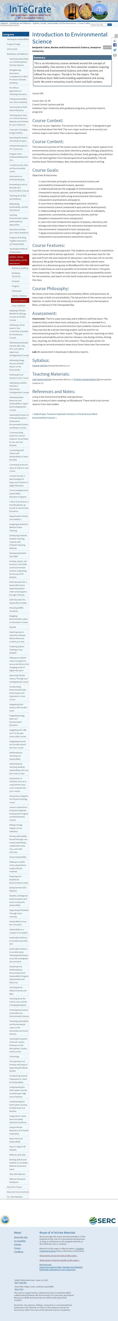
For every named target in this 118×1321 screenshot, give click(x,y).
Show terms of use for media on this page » (59, 1260)
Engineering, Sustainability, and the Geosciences (18, 207)
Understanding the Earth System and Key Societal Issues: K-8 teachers (18, 1106)
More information (45, 1265)
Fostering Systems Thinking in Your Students (16, 649)
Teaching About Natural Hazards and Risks (17, 990)
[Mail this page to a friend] (115, 55)
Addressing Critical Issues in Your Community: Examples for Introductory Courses (18, 331)
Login (98, 1)
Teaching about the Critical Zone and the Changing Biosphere (18, 1001)
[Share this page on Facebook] (115, 44)
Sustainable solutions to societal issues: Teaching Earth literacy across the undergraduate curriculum (19, 955)
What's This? (19, 1289)
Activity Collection (19, 296)
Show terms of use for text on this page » (58, 1255)
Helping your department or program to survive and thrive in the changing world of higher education (19, 664)
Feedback (18, 1251)
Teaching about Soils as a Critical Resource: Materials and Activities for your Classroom (18, 120)
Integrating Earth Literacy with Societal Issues (18, 707)
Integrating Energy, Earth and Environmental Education (17, 720)
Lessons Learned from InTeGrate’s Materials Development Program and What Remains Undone (18, 813)
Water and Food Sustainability (16, 1140)
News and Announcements (18, 1192)
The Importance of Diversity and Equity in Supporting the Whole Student (18, 1066)
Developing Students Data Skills (17, 555)
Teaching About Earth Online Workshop (18, 108)
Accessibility (20, 1240)
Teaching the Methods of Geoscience (18, 250)
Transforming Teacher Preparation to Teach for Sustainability (18, 1079)
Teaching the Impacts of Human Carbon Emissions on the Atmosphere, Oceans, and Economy (18, 1045)
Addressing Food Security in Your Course (18, 376)
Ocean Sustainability (17, 857)
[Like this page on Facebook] (115, 40)
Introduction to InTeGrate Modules (17, 178)
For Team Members (15, 1197)
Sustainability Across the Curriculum (17, 923)
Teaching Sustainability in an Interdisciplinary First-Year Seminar (18, 62)
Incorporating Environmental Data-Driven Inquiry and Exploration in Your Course (18, 693)
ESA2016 (12, 627)
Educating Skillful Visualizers (16, 609)
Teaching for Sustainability (18, 39)
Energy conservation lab (87, 379)
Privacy (17, 1248)
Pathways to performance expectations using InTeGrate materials (17, 867)
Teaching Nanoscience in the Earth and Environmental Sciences (19, 1013)
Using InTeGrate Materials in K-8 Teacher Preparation (19, 1130)
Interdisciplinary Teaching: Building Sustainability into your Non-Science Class (19, 769)
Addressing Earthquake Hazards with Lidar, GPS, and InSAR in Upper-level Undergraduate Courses (19, 349)
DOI (16, 1282)
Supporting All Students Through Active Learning (19, 913)
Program (15, 286)
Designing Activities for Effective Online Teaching (18, 527)
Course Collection (85, 23)
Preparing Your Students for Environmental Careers (18, 879)
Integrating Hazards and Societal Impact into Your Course (17, 744)
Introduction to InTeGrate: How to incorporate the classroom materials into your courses (18, 784)
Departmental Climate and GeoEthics (18, 518)
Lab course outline (42, 379)
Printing (17, 1244)
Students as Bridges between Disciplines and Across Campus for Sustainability (18, 900)
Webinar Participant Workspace (17, 1180)
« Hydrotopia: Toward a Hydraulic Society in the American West (65, 414)
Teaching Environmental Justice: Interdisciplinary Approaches (18, 220)
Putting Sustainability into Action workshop (18, 100)
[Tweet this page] (115, 50)
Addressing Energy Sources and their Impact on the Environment (16, 365)
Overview (15, 281)
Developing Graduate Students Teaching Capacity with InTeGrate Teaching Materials (18, 541)
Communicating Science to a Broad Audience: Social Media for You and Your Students (18, 439)
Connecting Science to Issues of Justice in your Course (19, 467)
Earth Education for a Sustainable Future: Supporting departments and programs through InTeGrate (18, 588)
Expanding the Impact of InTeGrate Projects (18, 139)
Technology (14, 1056)
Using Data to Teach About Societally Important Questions (18, 1119)
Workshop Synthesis (20, 268)
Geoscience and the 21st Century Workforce (18, 231)
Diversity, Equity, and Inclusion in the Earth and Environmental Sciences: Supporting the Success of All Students (18, 569)
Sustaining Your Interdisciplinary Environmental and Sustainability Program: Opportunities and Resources (19, 974)
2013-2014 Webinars (17, 1174)
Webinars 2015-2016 (17, 1154)
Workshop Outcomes (16, 274)
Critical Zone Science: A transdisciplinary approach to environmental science (19, 506)
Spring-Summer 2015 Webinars (17, 889)
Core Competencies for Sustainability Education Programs (18, 493)
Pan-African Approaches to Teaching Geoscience (18, 90)
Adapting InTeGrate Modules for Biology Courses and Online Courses (17, 315)
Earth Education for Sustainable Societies (18, 601)
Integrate (4, 23)
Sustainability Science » (44, 417)
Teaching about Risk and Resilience (17, 197)
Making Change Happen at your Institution (15, 828)
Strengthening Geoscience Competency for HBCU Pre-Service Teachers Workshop (18, 76)
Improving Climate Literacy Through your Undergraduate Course (18, 678)
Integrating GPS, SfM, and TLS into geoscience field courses (18, 733)
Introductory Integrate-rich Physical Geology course (18, 799)
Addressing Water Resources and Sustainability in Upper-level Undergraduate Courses (18, 403)
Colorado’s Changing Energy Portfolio (18, 131)
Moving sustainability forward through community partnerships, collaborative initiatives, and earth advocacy (18, 844)
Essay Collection (18, 305)
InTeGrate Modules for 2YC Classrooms (18, 147)
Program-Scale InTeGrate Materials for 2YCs (18, 157)
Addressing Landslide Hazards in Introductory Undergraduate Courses (19, 388)
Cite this (23, 1282)
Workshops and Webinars (20, 23)
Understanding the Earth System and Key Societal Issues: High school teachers (18, 1092)
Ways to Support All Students (17, 1148)
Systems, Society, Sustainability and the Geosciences (54, 23)
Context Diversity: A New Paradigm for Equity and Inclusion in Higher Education (18, 481)
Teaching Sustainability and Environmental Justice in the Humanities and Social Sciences (18, 1027)
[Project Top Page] (59, 12)
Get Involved (12, 49)
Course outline (40, 365)
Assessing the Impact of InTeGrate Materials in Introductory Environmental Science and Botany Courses (19, 421)
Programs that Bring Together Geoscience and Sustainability (18, 240)
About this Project (14, 1187)
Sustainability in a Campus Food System (18, 931)
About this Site (21, 1237)
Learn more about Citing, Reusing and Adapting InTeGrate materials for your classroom (61, 1268)
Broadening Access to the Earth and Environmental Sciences (19, 187)
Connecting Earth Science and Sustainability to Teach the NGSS (18, 455)
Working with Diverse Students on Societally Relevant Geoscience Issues (18, 1164)
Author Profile (108, 47)
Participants (17, 291)
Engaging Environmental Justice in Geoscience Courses (18, 619)
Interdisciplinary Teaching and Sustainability (15, 755)
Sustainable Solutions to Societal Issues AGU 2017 (18, 940)
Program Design (13, 44)
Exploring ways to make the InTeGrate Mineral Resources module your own (17, 637)
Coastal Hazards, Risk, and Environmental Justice (18, 168)
